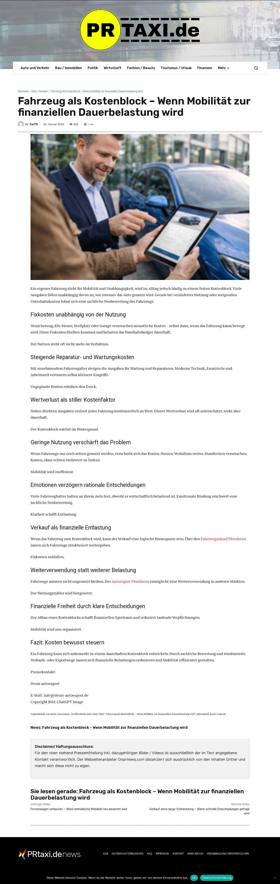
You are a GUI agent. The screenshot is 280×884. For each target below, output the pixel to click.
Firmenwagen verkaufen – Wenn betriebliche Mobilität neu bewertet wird (79, 809)
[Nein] (275, 878)
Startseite (23, 91)
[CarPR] (21, 124)
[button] (256, 68)
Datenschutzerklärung (216, 877)
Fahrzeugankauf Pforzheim (223, 538)
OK (194, 877)
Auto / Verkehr (39, 91)
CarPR (34, 124)
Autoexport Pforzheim (130, 581)
